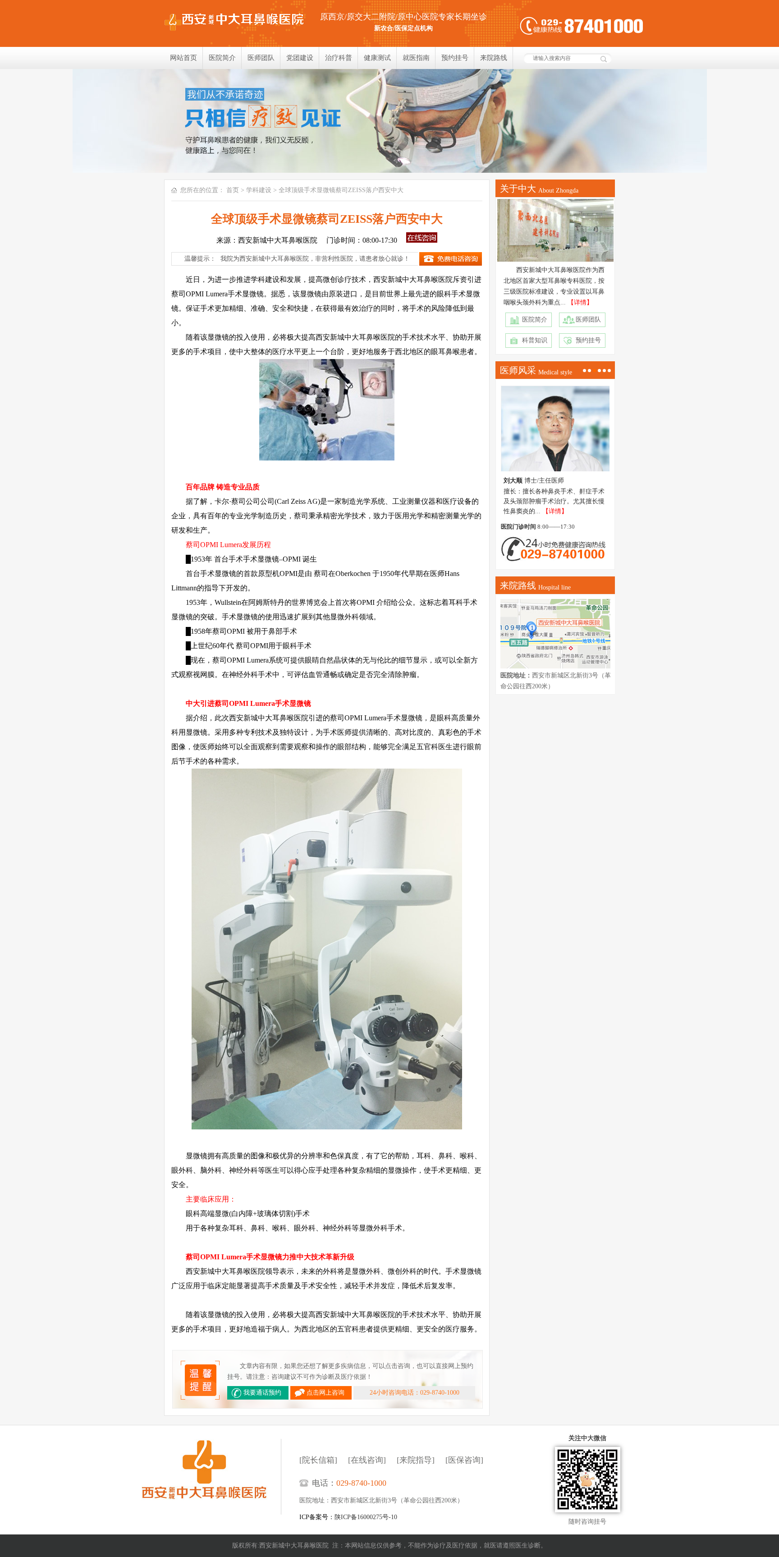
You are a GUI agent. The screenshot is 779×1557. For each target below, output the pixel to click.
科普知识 (534, 340)
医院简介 (222, 57)
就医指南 (416, 57)
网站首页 (183, 57)
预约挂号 (454, 57)
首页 (232, 190)
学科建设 (258, 190)
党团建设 (299, 57)
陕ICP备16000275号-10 (366, 1517)
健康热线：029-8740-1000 (581, 26)
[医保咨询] (464, 1460)
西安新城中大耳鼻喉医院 (211, 1477)
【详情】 (580, 302)
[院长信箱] (318, 1460)
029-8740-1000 (361, 1483)
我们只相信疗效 (389, 121)
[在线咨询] (367, 1460)
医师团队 (261, 57)
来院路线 (493, 57)
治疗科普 (338, 57)
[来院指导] (416, 1460)
